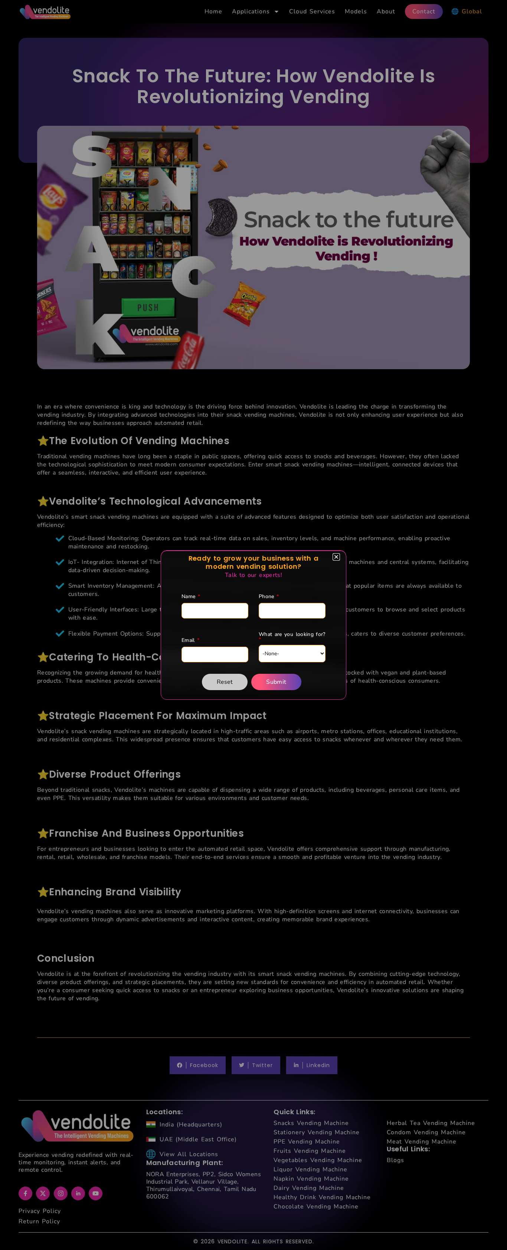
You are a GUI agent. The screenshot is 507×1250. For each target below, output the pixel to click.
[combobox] (292, 653)
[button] (336, 557)
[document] (253, 625)
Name (190, 596)
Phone (269, 596)
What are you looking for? (292, 637)
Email (190, 640)
